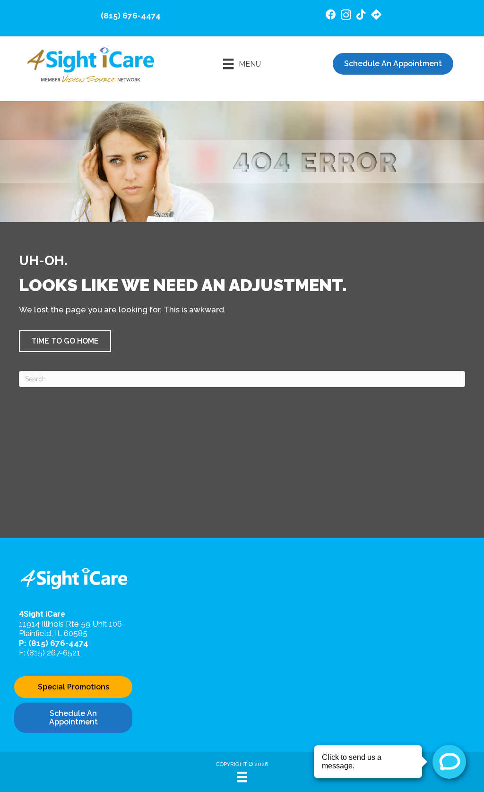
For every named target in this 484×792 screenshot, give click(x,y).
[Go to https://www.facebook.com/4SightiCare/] (331, 15)
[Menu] (242, 777)
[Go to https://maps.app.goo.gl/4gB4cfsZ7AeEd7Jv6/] (376, 15)
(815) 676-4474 (131, 15)
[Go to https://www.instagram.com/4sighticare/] (346, 16)
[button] (65, 341)
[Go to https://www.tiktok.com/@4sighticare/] (361, 15)
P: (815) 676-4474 (53, 643)
